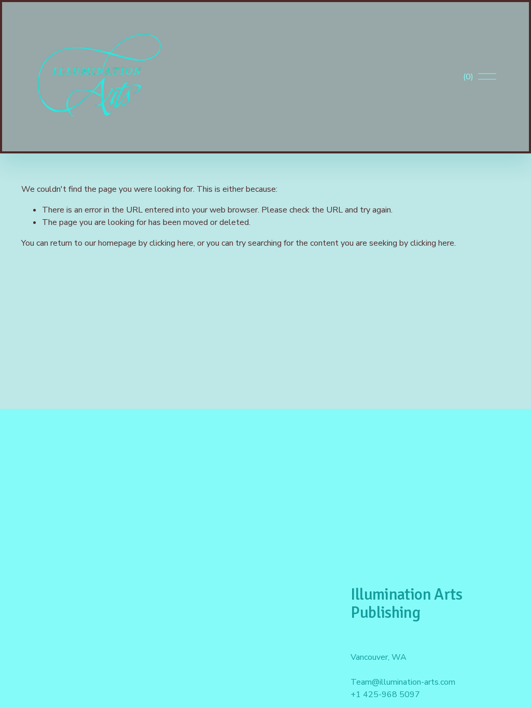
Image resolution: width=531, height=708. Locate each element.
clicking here (171, 243)
